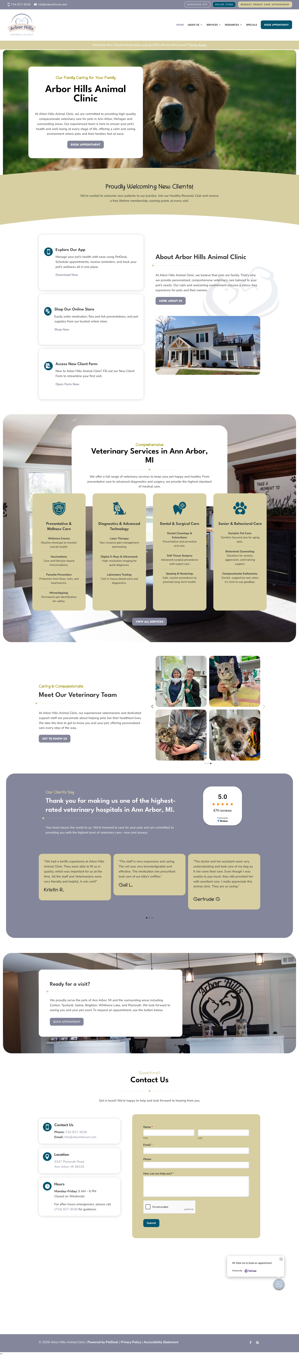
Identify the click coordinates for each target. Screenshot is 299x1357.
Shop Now (61, 329)
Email (147, 1145)
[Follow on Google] (257, 1342)
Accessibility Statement (161, 1342)
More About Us (170, 301)
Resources (232, 24)
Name (148, 1127)
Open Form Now (67, 384)
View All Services (149, 622)
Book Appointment (276, 24)
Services (212, 24)
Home (180, 24)
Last (200, 1138)
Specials (251, 24)
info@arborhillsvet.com (52, 4)
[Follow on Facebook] (250, 1342)
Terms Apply (198, 45)
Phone (147, 1159)
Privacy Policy (131, 1342)
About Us (193, 24)
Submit (151, 1223)
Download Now (67, 275)
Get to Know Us (54, 739)
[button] (279, 1284)
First (145, 1138)
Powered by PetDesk (103, 1342)
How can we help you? (158, 1173)
